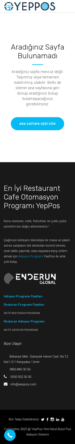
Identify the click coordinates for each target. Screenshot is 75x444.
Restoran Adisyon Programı (24, 321)
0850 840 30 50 (20, 369)
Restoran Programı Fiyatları (24, 305)
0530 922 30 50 (20, 377)
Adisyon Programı (30, 256)
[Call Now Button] (10, 435)
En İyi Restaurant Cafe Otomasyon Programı (32, 197)
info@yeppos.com (23, 384)
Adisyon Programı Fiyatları (23, 296)
